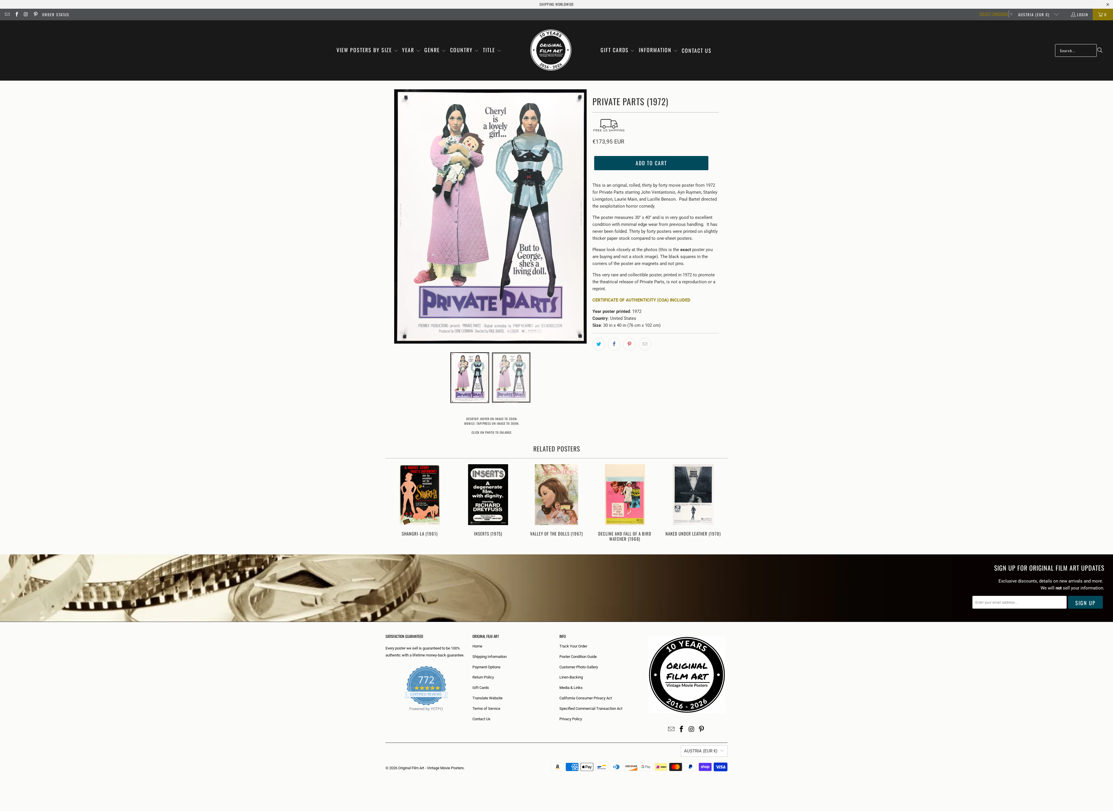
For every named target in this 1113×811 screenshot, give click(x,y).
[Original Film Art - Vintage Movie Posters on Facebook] (16, 14)
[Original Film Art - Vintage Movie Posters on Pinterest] (35, 14)
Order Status (55, 14)
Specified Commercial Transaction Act (590, 708)
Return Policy (483, 677)
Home (477, 646)
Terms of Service (486, 708)
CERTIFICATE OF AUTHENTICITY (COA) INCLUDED (641, 300)
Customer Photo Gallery (578, 667)
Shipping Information (489, 656)
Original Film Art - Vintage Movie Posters (431, 768)
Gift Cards (480, 687)
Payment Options (486, 667)
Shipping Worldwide (556, 4)
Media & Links (571, 687)
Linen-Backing (571, 677)
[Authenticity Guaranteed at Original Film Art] (385, 715)
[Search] (1100, 50)
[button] (367, 50)
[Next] (719, 503)
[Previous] (393, 503)
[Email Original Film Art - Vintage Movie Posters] (7, 14)
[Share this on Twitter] (598, 344)
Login (1082, 14)
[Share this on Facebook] (614, 344)
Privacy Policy (570, 719)
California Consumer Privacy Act (585, 698)
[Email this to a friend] (645, 344)
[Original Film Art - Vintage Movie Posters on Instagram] (25, 14)
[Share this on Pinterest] (629, 344)
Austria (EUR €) (1034, 14)
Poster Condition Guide (578, 656)
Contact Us (481, 719)
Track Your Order (573, 646)
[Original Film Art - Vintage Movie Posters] (551, 50)
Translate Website (487, 698)
